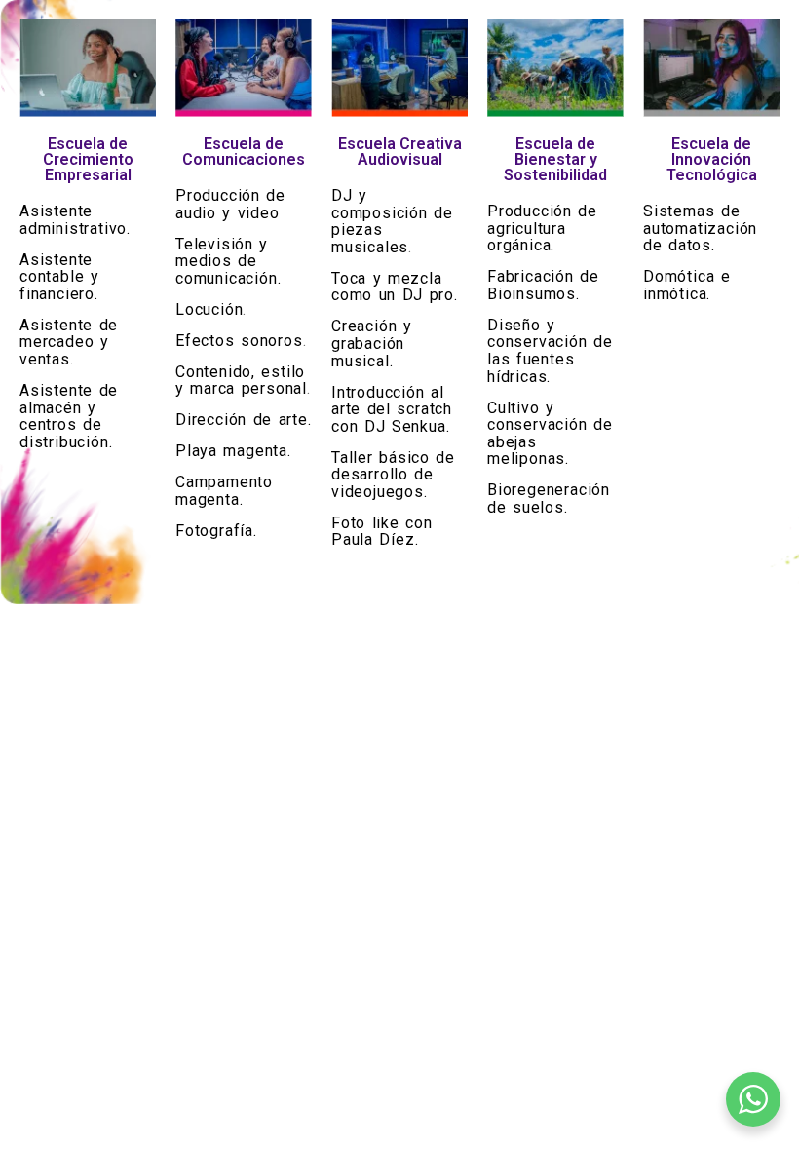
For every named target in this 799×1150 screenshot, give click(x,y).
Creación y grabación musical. (371, 343)
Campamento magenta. (224, 491)
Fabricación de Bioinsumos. (543, 285)
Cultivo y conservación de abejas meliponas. (550, 434)
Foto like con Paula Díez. (382, 532)
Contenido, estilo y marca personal (241, 381)
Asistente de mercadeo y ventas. (68, 342)
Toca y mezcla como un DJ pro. (394, 287)
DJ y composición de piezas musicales (392, 221)
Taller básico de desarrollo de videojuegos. (393, 474)
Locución (209, 309)
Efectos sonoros (239, 340)
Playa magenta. (233, 450)
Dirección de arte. (243, 419)
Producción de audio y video (230, 204)
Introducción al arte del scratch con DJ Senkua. (391, 409)
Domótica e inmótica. (687, 285)
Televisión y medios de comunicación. (228, 261)
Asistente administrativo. (75, 220)
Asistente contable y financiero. (59, 276)
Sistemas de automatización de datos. (700, 228)
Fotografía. (216, 530)
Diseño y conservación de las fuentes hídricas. (550, 351)
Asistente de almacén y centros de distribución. (68, 416)
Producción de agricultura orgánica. (542, 228)
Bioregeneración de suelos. (548, 498)
